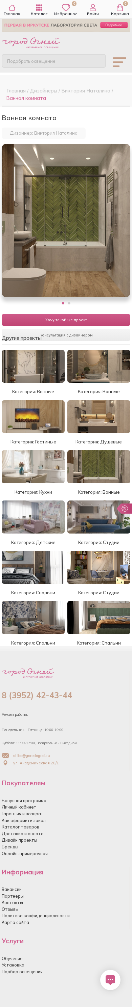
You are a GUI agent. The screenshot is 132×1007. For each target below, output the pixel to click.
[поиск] (95, 60)
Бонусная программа (24, 800)
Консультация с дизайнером (66, 335)
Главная (12, 13)
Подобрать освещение (31, 61)
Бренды (10, 846)
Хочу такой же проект (66, 320)
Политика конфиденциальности (36, 915)
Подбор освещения (22, 971)
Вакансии (12, 889)
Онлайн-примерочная (25, 853)
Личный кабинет (19, 807)
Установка (13, 965)
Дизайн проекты (19, 840)
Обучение (12, 958)
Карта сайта (15, 922)
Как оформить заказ (24, 820)
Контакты (12, 902)
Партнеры (13, 896)
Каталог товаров (20, 826)
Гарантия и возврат (23, 813)
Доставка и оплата (23, 833)
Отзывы (10, 909)
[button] (63, 303)
